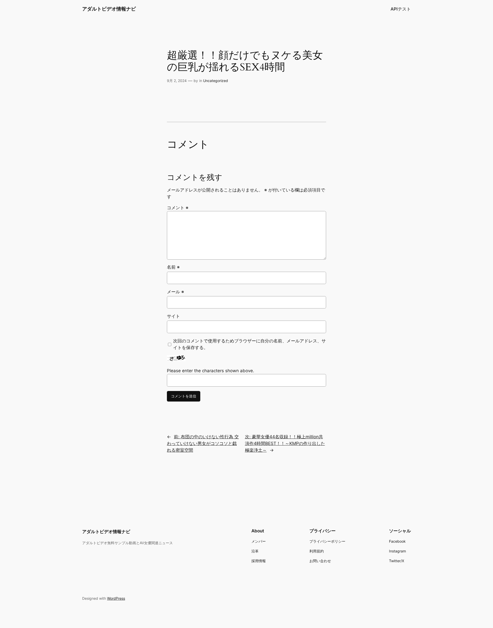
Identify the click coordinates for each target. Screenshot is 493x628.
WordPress (116, 598)
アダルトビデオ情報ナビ (109, 9)
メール (175, 291)
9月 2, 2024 (177, 80)
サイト (173, 316)
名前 (173, 267)
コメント (177, 207)
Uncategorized (215, 80)
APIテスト (401, 9)
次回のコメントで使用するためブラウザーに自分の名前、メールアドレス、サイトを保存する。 (249, 344)
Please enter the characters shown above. (210, 370)
